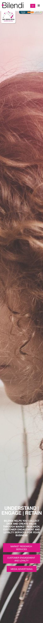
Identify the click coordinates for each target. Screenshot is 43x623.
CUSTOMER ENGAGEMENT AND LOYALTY (21, 559)
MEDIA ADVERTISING (21, 568)
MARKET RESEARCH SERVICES (22, 548)
